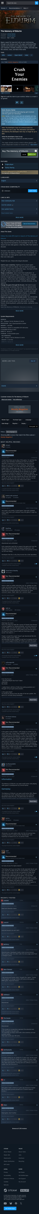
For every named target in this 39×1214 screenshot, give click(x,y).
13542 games (9, 530)
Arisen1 (8, 445)
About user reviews (6, 399)
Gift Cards (6, 1164)
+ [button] (31, 55)
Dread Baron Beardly (12, 570)
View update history (7, 209)
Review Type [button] (5, 419)
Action (10, 55)
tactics (8, 818)
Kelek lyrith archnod (12, 495)
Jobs (20, 1155)
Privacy (6, 1172)
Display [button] (23, 423)
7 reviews (8, 852)
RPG (3, 55)
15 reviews (15, 497)
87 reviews (17, 530)
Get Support (22, 1178)
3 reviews (8, 447)
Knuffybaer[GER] (11, 764)
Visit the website (6, 205)
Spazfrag (8, 528)
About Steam (7, 1152)
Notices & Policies (9, 1178)
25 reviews (16, 820)
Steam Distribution (9, 1161)
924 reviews (9, 765)
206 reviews (9, 572)
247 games (8, 664)
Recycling (21, 1161)
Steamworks (7, 1158)
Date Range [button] (5, 423)
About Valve (22, 1152)
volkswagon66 (10, 662)
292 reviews (18, 610)
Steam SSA (7, 1155)
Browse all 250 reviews (19, 1128)
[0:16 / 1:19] (19, 74)
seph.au (8, 608)
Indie (26, 55)
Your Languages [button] (11, 431)
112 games (8, 497)
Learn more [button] (32, 191)
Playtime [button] (14, 423)
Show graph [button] (32, 426)
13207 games (9, 610)
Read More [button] (33, 645)
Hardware (21, 1158)
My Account (22, 1181)
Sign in (3, 96)
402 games (8, 820)
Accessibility (7, 1175)
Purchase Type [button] (17, 419)
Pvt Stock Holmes (11, 716)
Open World (18, 55)
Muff (7, 851)
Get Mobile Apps (10, 1208)
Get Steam (22, 1172)
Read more (34, 144)
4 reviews (15, 664)
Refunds (6, 1185)
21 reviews (8, 718)
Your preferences (17, 399)
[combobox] (20, 3)
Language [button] (28, 419)
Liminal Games (11, 34)
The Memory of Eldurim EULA (11, 173)
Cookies (6, 1181)
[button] (4, 8)
